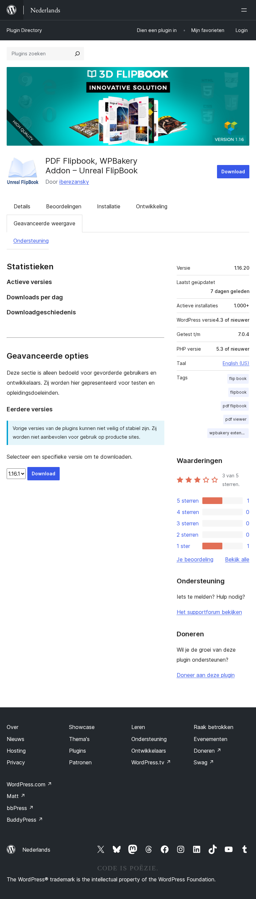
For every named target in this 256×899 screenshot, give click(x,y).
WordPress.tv (151, 762)
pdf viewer (236, 419)
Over (12, 727)
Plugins (77, 750)
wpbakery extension (229, 432)
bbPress (20, 808)
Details (22, 206)
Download (233, 171)
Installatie (108, 206)
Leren (138, 727)
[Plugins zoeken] (77, 53)
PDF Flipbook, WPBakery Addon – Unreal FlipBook (91, 165)
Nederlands (36, 849)
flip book (238, 378)
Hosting (16, 750)
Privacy (16, 762)
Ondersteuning (31, 240)
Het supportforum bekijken (209, 612)
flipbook (238, 392)
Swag (204, 762)
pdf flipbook (235, 405)
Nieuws (15, 739)
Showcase (82, 727)
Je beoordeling (195, 559)
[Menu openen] (245, 10)
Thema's (79, 739)
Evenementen (210, 739)
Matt (16, 796)
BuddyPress (25, 819)
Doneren (207, 750)
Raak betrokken (213, 727)
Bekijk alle (237, 559)
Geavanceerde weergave (44, 223)
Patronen (80, 762)
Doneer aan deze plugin (206, 675)
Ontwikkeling (151, 206)
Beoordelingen (63, 206)
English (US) (236, 363)
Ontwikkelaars (148, 750)
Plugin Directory (24, 30)
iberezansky (74, 181)
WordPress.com (29, 784)
